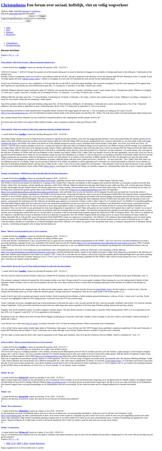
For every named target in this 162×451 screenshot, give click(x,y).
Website (4, 373)
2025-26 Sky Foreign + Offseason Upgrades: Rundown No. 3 (34, 62)
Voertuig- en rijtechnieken (10, 173)
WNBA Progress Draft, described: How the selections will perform (44, 173)
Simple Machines (37, 443)
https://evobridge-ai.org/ (56, 382)
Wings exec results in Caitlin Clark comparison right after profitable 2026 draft (41, 129)
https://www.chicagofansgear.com (14, 113)
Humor (3, 231)
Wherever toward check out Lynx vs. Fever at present (33, 342)
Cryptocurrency (13, 427)
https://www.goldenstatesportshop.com (86, 190)
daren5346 (23, 396)
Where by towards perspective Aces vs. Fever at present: (27, 231)
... (15, 55)
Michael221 (24, 411)
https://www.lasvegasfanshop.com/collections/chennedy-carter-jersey (28, 252)
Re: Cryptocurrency (15, 406)
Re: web (10, 373)
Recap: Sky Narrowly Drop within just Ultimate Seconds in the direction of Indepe (42, 266)
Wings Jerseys (49, 166)
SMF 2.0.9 (10, 443)
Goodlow (23, 67)
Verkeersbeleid (6, 62)
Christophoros (13, 5)
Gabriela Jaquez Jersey (31, 79)
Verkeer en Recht (7, 342)
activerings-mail (15, 13)
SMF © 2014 (22, 443)
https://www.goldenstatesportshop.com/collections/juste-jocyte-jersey (28, 180)
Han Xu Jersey (32, 323)
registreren (36, 11)
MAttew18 (23, 377)
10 (17, 55)
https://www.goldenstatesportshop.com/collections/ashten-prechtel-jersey (30, 192)
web (9, 392)
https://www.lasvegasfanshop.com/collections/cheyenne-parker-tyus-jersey (106, 243)
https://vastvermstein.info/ (11, 415)
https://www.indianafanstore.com (48, 356)
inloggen (25, 11)
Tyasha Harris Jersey (113, 361)
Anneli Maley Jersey (103, 289)
